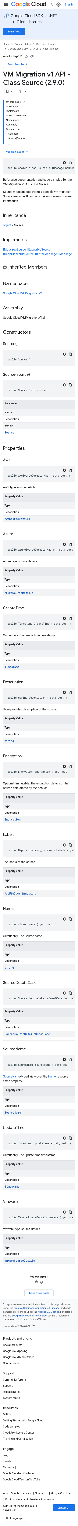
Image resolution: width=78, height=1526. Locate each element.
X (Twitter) (9, 1467)
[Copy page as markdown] (19, 91)
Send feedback (17, 64)
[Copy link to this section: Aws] (14, 460)
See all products (12, 1344)
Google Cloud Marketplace (18, 1357)
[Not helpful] (32, 56)
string (9, 741)
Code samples (11, 1426)
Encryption (13, 819)
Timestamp (12, 667)
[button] (39, 267)
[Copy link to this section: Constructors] (36, 332)
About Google (11, 1493)
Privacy (27, 1493)
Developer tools (45, 44)
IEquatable (34, 249)
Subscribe (64, 1507)
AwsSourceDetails (17, 519)
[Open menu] (6, 4)
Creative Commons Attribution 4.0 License (36, 1308)
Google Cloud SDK (27, 15)
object (7, 225)
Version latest (17, 151)
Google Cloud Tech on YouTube (21, 1479)
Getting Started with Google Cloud (23, 1420)
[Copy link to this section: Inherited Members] (51, 267)
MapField (11, 893)
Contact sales (11, 1363)
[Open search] (51, 4)
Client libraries (29, 22)
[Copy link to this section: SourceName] (30, 1049)
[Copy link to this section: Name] (17, 909)
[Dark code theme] (64, 163)
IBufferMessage (46, 254)
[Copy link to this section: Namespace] (31, 284)
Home (6, 44)
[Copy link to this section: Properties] (30, 448)
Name (52, 1076)
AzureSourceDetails (19, 593)
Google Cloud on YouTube (18, 1473)
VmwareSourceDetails (20, 1260)
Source (21, 249)
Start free (14, 31)
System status (11, 1397)
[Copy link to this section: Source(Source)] (33, 375)
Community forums (15, 1379)
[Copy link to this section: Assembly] (26, 308)
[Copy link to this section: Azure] (17, 534)
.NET (53, 15)
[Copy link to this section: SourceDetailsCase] (40, 983)
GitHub (7, 1414)
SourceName (11, 1076)
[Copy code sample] (70, 163)
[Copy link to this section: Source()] (21, 344)
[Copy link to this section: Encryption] (25, 756)
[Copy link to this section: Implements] (31, 240)
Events (7, 1461)
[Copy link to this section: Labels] (18, 835)
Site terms (41, 1493)
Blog (5, 1455)
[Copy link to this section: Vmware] (21, 1202)
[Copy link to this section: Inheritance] (30, 216)
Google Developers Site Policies (29, 1315)
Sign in (69, 4)
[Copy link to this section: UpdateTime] (28, 1128)
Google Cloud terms (63, 1493)
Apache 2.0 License (48, 1311)
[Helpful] (26, 56)
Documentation (23, 44)
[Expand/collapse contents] (24, 102)
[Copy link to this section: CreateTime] (28, 608)
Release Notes (11, 1391)
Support (8, 1385)
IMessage (10, 249)
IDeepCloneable (13, 254)
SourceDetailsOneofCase (32, 1034)
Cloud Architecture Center (18, 1432)
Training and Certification (18, 1438)
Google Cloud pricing (15, 1351)
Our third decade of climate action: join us (29, 1499)
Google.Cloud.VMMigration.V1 (22, 293)
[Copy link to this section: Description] (27, 682)
